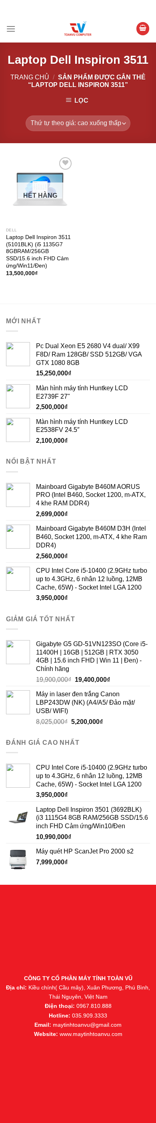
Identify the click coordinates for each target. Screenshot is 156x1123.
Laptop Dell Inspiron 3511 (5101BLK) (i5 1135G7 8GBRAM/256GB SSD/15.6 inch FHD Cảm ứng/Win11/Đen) (38, 251)
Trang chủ (29, 77)
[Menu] (11, 29)
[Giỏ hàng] (142, 28)
